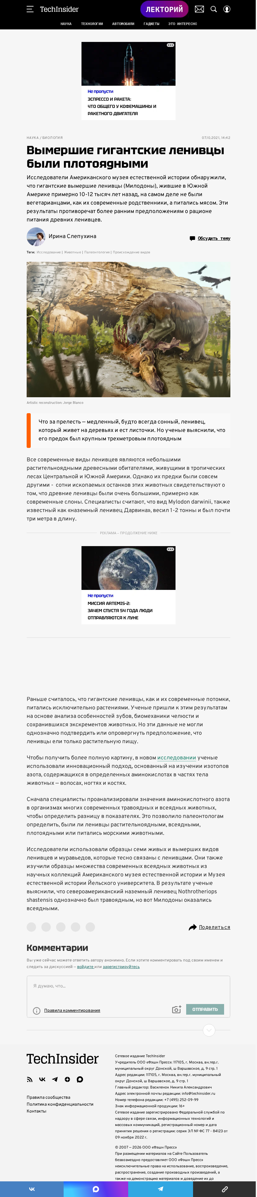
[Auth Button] (226, 9)
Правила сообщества (48, 1097)
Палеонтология (97, 252)
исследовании (176, 758)
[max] (80, 1079)
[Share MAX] (96, 1189)
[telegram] (55, 1079)
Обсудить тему (214, 238)
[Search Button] (213, 9)
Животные (72, 252)
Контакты (36, 1111)
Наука (33, 138)
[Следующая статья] (128, 1030)
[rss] (30, 1079)
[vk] (42, 1079)
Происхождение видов (131, 252)
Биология (52, 138)
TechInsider (59, 9)
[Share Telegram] (160, 1189)
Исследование (49, 252)
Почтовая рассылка (199, 9)
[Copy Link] (225, 1189)
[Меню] (30, 9)
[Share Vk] (32, 1189)
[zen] (67, 1079)
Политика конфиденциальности (60, 1104)
